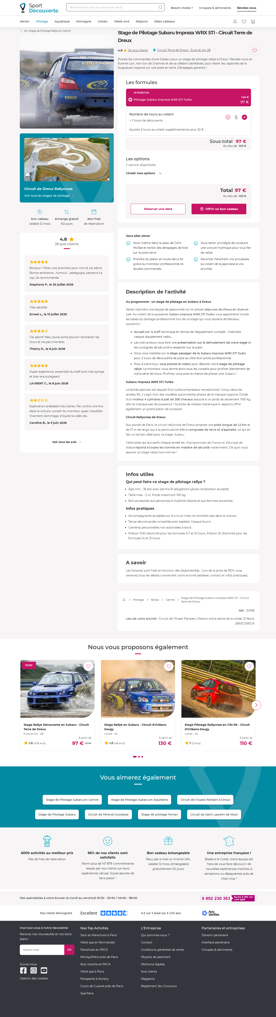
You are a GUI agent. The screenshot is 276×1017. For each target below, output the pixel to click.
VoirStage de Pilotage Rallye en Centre (47, 30)
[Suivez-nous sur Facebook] (23, 970)
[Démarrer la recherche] (161, 7)
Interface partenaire (216, 942)
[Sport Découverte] (39, 8)
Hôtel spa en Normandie (97, 942)
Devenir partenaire (215, 935)
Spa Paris (87, 993)
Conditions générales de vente (162, 950)
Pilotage (42, 21)
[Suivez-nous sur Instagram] (33, 970)
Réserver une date (158, 209)
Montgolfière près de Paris (99, 957)
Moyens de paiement (156, 957)
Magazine (148, 979)
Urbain (103, 21)
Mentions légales (153, 964)
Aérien (24, 21)
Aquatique (62, 21)
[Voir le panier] (253, 21)
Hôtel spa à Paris (92, 971)
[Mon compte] (235, 21)
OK (69, 950)
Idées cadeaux (164, 21)
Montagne (83, 21)
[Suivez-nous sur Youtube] (43, 970)
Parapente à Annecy (94, 979)
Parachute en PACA (94, 950)
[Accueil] (124, 599)
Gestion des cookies (34, 978)
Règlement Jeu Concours (159, 986)
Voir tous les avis (64, 442)
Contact (146, 942)
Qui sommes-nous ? (155, 935)
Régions (142, 21)
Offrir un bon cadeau (221, 209)
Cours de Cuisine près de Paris (101, 986)
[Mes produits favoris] (244, 21)
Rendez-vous (246, 8)
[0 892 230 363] (208, 898)
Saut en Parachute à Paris (98, 935)
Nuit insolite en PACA (95, 964)
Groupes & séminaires (215, 8)
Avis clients (149, 971)
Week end (121, 21)
